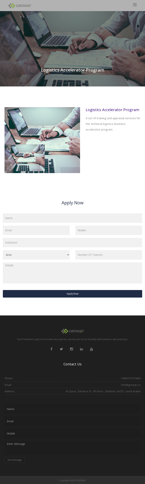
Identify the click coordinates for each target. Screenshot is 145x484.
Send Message (14, 459)
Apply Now (72, 293)
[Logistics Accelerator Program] (25, 157)
